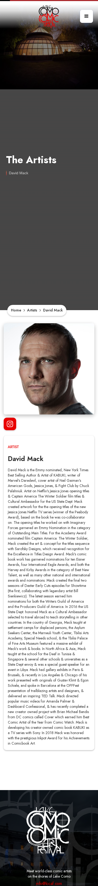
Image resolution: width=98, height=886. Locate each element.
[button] (86, 16)
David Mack (53, 310)
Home (16, 310)
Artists (32, 310)
